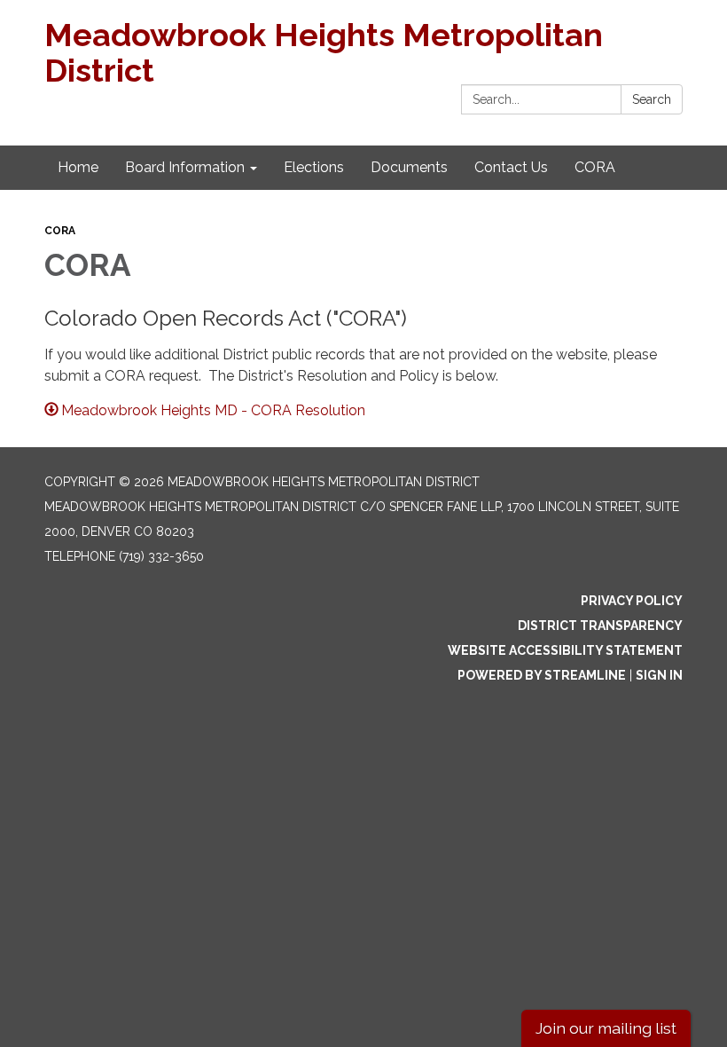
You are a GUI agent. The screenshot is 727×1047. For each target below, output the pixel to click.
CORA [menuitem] (595, 167)
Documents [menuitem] (409, 167)
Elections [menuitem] (314, 167)
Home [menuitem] (78, 167)
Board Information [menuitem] (185, 167)
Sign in (659, 675)
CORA (59, 230)
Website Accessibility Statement (565, 650)
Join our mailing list (605, 1028)
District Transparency (600, 625)
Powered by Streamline (541, 675)
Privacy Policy (632, 601)
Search (651, 99)
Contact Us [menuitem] (511, 167)
